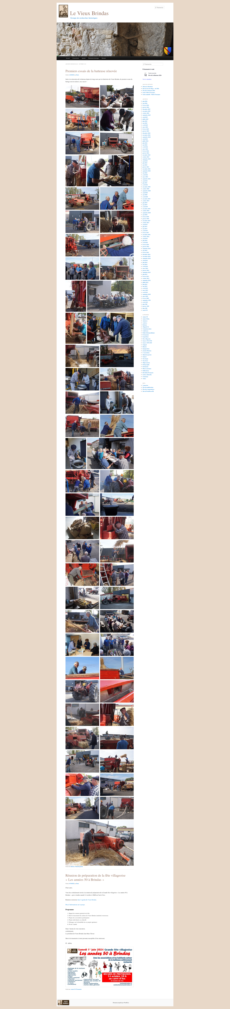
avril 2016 (145, 242)
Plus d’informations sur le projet (75, 905)
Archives (145, 323)
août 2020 (145, 193)
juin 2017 (145, 226)
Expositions (146, 337)
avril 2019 (145, 206)
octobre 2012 (146, 278)
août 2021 (145, 181)
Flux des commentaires (148, 389)
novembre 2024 (146, 135)
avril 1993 (145, 302)
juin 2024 (145, 143)
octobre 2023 (146, 157)
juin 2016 (145, 240)
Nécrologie (145, 359)
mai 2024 (145, 145)
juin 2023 (145, 163)
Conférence (145, 331)
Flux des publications (148, 387)
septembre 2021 (147, 179)
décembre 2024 (146, 133)
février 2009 (146, 298)
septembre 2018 (147, 212)
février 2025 (146, 129)
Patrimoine (145, 366)
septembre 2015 (147, 248)
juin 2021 (145, 183)
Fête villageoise (146, 339)
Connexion (145, 385)
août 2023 (145, 161)
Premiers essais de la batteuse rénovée (91, 71)
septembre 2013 (147, 272)
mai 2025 (145, 123)
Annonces (145, 321)
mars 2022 (145, 177)
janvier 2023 (146, 167)
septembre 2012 (147, 280)
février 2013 (146, 276)
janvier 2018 (146, 218)
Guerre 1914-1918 (147, 341)
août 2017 (145, 224)
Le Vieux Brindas (89, 13)
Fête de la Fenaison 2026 (149, 90)
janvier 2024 (146, 153)
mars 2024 (145, 149)
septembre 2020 (147, 191)
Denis (77, 75)
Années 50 (73, 989)
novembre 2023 (146, 155)
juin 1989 (145, 304)
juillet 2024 (145, 141)
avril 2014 (145, 266)
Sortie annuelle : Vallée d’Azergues (151, 94)
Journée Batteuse (147, 351)
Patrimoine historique (93, 58)
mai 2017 (145, 228)
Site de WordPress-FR (148, 391)
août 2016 (145, 238)
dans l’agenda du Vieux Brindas (87, 900)
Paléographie (146, 364)
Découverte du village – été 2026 (151, 88)
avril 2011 (145, 292)
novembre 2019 (146, 199)
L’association (76, 58)
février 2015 (146, 252)
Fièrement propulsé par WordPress (121, 1002)
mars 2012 (145, 290)
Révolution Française (148, 372)
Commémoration (147, 329)
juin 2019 (145, 203)
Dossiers (104, 58)
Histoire (145, 347)
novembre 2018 (146, 208)
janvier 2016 (146, 246)
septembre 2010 (147, 294)
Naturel (144, 357)
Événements (79, 989)
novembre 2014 (146, 256)
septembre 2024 (147, 137)
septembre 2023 (147, 159)
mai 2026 (145, 103)
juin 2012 (145, 284)
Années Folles (146, 319)
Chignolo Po (146, 327)
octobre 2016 (146, 236)
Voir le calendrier (147, 79)
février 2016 (146, 244)
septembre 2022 (147, 171)
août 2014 (145, 260)
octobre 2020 (146, 189)
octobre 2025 (146, 113)
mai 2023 (145, 165)
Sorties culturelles (147, 374)
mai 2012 (145, 286)
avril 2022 (145, 175)
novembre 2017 (146, 220)
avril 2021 (145, 185)
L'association (146, 352)
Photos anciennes (147, 368)
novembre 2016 (146, 234)
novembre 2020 (146, 187)
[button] (82, 96)
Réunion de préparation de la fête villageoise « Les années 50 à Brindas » (95, 877)
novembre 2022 (146, 169)
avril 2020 (145, 197)
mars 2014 (145, 268)
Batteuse (73, 866)
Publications (146, 370)
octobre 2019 (146, 201)
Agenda (84, 58)
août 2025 (145, 117)
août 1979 (145, 310)
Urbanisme (145, 376)
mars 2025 (145, 127)
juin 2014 (145, 262)
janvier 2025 (146, 131)
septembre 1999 (147, 300)
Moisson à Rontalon (148, 86)
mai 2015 (145, 250)
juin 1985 (145, 308)
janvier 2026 (146, 107)
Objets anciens (146, 362)
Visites (144, 378)
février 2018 (146, 216)
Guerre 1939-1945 (147, 343)
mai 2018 (145, 214)
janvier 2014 (146, 270)
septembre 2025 (147, 115)
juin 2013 (145, 274)
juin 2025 (145, 121)
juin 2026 (145, 101)
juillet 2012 (145, 282)
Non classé (145, 360)
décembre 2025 (146, 109)
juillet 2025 (145, 119)
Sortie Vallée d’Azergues (149, 92)
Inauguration (146, 349)
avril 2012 (145, 288)
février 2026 (146, 105)
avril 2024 (145, 147)
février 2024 (146, 151)
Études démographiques (149, 333)
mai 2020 (145, 195)
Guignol (145, 345)
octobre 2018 (146, 210)
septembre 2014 (147, 258)
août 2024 (145, 139)
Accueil (68, 58)
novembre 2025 (146, 111)
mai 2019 (145, 204)
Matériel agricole (79, 866)
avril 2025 (145, 125)
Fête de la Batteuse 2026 (154, 75)
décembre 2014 (146, 254)
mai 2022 (145, 173)
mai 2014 (145, 264)
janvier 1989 (146, 306)
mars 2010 (145, 296)
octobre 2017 (146, 222)
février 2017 (146, 232)
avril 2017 (145, 230)
